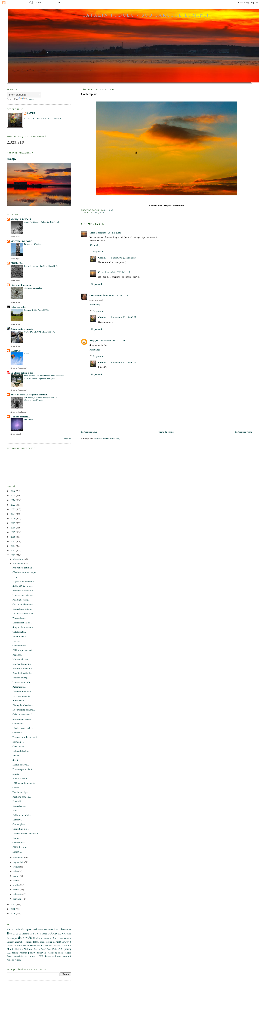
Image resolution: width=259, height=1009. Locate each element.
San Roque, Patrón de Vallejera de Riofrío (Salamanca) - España (41, 399)
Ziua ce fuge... (19, 618)
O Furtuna (28, 419)
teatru (59, 956)
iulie (15, 871)
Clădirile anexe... (21, 847)
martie (16, 889)
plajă (9, 953)
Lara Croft (66, 941)
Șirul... (16, 810)
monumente (53, 945)
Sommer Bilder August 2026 (36, 309)
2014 (13, 545)
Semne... (16, 755)
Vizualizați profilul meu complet (43, 118)
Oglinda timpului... (22, 815)
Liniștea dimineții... (22, 663)
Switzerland (50, 956)
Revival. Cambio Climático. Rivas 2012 (40, 265)
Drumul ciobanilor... (22, 622)
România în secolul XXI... (25, 590)
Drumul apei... (19, 805)
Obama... (17, 787)
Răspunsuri (98, 251)
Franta (60, 938)
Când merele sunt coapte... (25, 572)
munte (67, 945)
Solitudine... (18, 741)
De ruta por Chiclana (32, 244)
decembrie (18, 559)
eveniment (46, 938)
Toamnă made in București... (26, 833)
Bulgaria (25, 933)
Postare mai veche (243, 431)
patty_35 (94, 340)
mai (15, 880)
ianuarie (17, 898)
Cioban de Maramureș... (24, 604)
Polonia (23, 952)
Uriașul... (17, 640)
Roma (10, 956)
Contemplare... (90, 94)
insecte (42, 941)
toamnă (67, 956)
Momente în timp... (22, 659)
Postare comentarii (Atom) (107, 438)
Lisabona (10, 945)
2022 (13, 509)
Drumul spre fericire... (23, 608)
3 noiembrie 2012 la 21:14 (123, 257)
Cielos (26, 353)
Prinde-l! (17, 801)
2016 (13, 536)
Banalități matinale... (22, 673)
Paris (54, 948)
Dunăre (36, 938)
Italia (58, 941)
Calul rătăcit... (19, 723)
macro (26, 945)
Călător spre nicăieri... (23, 650)
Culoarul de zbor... (21, 750)
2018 (13, 527)
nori (102, 213)
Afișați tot (67, 438)
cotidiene (54, 933)
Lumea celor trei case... (23, 595)
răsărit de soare (55, 952)
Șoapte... (17, 760)
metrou (44, 945)
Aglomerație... (19, 686)
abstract (10, 929)
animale (20, 929)
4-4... (15, 576)
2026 (13, 491)
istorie (49, 941)
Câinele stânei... (20, 645)
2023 (13, 504)
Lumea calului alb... (22, 682)
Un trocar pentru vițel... (24, 613)
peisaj (67, 948)
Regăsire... (17, 654)
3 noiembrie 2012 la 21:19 (117, 272)
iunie (16, 875)
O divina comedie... (20, 416)
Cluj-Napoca (41, 933)
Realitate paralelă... (22, 796)
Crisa (92, 232)
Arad (35, 929)
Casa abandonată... (21, 695)
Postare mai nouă (89, 431)
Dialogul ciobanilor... (23, 705)
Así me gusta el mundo (22, 328)
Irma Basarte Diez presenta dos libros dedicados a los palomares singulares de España (44, 377)
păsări (60, 948)
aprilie (16, 885)
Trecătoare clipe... (21, 792)
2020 (13, 518)
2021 (13, 513)
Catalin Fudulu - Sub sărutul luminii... (149, 15)
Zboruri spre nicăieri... (23, 769)
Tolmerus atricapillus (33, 287)
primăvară (41, 952)
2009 (13, 913)
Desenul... (17, 851)
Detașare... (17, 819)
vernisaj (18, 959)
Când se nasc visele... (23, 728)
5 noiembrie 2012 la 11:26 (115, 295)
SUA (41, 956)
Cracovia (66, 933)
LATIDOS (16, 350)
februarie (17, 894)
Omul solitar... (19, 842)
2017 (13, 532)
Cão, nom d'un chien (21, 285)
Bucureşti (14, 933)
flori (55, 938)
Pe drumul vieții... (21, 599)
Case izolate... (19, 746)
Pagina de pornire (166, 431)
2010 (13, 908)
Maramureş (35, 945)
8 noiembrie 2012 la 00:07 (123, 317)
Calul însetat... (19, 631)
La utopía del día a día (22, 372)
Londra (18, 945)
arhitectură (42, 929)
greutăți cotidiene (23, 941)
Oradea (37, 949)
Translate (30, 99)
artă (58, 929)
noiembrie (18, 563)
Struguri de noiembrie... (24, 627)
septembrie (18, 862)
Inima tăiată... (19, 700)
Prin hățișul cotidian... (23, 567)
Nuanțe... (12, 159)
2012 (13, 555)
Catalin (102, 257)
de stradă (25, 937)
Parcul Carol (46, 949)
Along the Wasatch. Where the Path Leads (42, 222)
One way (17, 837)
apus (95, 213)
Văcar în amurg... (20, 677)
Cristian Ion (95, 295)
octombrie (18, 857)
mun (61, 945)
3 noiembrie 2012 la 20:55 (108, 232)
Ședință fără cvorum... (23, 585)
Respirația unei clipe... (23, 668)
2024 (13, 500)
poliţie (15, 952)
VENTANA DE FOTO (21, 241)
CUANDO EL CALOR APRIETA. (39, 331)
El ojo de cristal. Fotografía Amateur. (29, 394)
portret (31, 952)
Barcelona (66, 929)
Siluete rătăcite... (20, 778)
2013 (13, 550)
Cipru (32, 933)
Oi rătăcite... (18, 732)
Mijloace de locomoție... (24, 581)
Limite (16, 773)
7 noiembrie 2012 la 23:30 (112, 340)
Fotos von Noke (18, 307)
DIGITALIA (17, 263)
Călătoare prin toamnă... (24, 783)
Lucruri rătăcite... (21, 764)
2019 (13, 523)
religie (68, 952)
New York (24, 949)
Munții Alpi (13, 948)
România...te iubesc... (26, 956)
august (16, 866)
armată (51, 929)
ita (54, 942)
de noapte (12, 938)
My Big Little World (21, 219)
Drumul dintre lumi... (22, 691)
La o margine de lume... (24, 709)
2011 (13, 904)
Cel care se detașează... (23, 714)
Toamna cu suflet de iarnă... (25, 737)
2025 (13, 495)
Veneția (10, 959)
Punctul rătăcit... (20, 636)
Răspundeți (95, 245)
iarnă (36, 941)
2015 (13, 541)
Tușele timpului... (21, 828)
